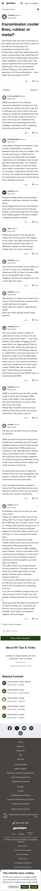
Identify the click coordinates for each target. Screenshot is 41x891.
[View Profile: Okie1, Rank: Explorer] (4, 230)
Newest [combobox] (34, 90)
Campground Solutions (20, 804)
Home (20, 742)
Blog (13, 834)
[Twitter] (16, 728)
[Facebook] (9, 728)
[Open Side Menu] (3, 3)
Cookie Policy (26, 880)
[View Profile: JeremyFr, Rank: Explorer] (4, 699)
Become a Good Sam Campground (20, 773)
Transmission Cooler (15, 698)
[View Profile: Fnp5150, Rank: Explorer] (4, 716)
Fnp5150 (21, 717)
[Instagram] (31, 728)
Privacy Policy (22, 846)
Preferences (13, 887)
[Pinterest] (20, 733)
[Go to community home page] (11, 3)
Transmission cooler (15, 690)
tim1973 (21, 685)
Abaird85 (21, 709)
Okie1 (9, 228)
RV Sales (20, 787)
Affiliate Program (20, 769)
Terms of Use (22, 859)
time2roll (10, 191)
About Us (20, 746)
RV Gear (20, 791)
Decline (25, 887)
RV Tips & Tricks (9, 9)
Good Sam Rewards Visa (20, 777)
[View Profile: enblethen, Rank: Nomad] (4, 293)
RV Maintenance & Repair (20, 795)
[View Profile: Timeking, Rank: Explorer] (4, 16)
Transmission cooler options (19, 681)
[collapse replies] (20, 94)
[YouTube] (24, 728)
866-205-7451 (22, 823)
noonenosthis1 (23, 693)
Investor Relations (23, 854)
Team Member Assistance (22, 867)
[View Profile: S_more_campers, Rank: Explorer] (4, 97)
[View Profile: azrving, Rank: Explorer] (4, 506)
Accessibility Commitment (22, 863)
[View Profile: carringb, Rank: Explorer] (4, 426)
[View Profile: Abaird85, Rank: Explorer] (4, 708)
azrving (10, 505)
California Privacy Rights (23, 850)
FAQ (20, 755)
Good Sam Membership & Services (20, 799)
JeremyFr (22, 701)
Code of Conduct (20, 764)
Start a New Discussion (20, 638)
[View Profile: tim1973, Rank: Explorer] (4, 683)
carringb (10, 424)
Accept (34, 887)
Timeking (11, 15)
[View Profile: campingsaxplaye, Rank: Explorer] (4, 141)
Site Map (20, 759)
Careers (21, 834)
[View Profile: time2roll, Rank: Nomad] (4, 192)
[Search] (21, 3)
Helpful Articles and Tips (20, 809)
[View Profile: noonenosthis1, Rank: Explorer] (4, 691)
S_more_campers (13, 96)
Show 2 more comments (12, 624)
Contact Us (20, 751)
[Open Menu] (37, 9)
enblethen (10, 292)
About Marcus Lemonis (20, 781)
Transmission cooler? (16, 706)
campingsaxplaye (13, 139)
